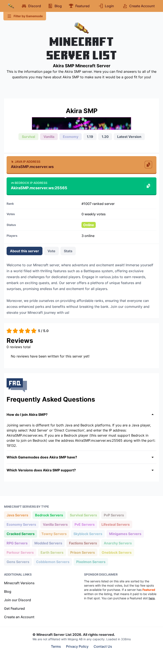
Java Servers (17, 515)
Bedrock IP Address (31, 183)
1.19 (90, 137)
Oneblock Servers (116, 552)
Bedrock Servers (49, 515)
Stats (68, 251)
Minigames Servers (125, 533)
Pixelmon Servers (90, 561)
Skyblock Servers (87, 533)
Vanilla (49, 137)
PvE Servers (84, 524)
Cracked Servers (20, 533)
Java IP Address (27, 161)
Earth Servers (51, 552)
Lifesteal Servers (115, 524)
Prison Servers (82, 552)
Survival (28, 137)
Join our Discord (17, 600)
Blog (7, 591)
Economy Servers (21, 524)
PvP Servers (114, 515)
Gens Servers (17, 561)
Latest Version (129, 137)
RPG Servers (17, 543)
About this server (24, 251)
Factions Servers (83, 543)
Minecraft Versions (19, 583)
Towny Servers (54, 533)
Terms (56, 646)
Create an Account (19, 617)
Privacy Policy (77, 646)
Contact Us (103, 646)
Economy (70, 137)
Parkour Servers (20, 552)
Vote (51, 251)
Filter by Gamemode (28, 16)
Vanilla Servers (55, 524)
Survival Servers (83, 515)
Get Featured (14, 608)
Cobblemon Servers (52, 561)
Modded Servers (48, 543)
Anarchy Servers (118, 543)
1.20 (105, 137)
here (152, 598)
